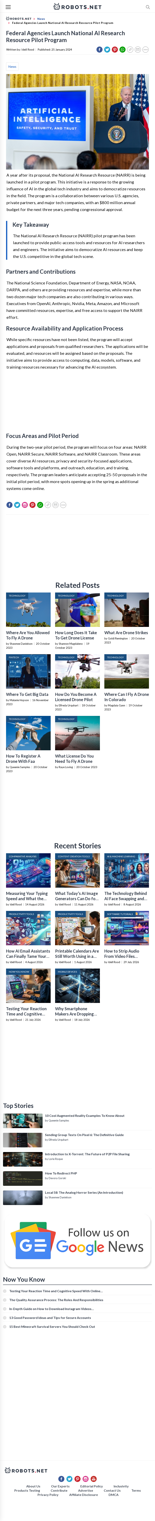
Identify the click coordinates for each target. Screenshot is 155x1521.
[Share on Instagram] (25, 505)
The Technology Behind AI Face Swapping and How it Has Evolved (125, 898)
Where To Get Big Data (27, 694)
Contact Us (112, 1490)
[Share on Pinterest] (115, 50)
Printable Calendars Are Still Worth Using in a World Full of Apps (77, 956)
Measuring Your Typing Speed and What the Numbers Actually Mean (28, 898)
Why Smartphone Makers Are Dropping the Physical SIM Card (75, 1014)
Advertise (85, 1490)
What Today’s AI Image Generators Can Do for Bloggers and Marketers (77, 898)
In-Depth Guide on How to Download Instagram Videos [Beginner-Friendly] (50, 1309)
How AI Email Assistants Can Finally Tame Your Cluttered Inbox (28, 956)
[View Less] (145, 50)
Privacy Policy (48, 1495)
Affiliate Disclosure (83, 1495)
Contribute (59, 1490)
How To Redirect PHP (61, 1173)
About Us (33, 1486)
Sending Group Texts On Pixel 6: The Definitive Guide (84, 1135)
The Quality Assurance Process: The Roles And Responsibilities (56, 1300)
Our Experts (60, 1486)
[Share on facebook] (99, 50)
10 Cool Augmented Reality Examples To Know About (85, 1115)
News (12, 66)
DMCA (113, 1495)
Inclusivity (121, 1486)
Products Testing (27, 1490)
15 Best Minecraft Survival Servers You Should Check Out (52, 1326)
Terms (136, 1490)
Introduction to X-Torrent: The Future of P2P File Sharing (87, 1154)
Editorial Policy (91, 1486)
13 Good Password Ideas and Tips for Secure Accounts (50, 1318)
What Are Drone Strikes (126, 632)
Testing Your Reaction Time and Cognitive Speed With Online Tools (54, 1291)
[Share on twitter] (107, 50)
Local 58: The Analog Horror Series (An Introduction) (84, 1192)
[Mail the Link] (138, 50)
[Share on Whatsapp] (122, 50)
